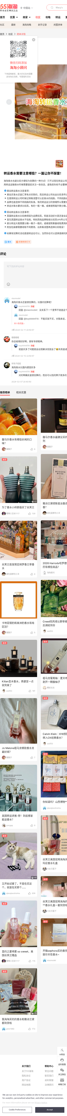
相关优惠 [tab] (21, 392)
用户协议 (26, 1080)
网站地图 (26, 1084)
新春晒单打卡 (24, 242)
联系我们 (49, 1075)
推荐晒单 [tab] (5, 392)
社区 (2, 24)
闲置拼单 (58, 24)
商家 (25, 17)
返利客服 (49, 1080)
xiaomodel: (23, 315)
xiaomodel (16, 298)
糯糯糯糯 (15, 337)
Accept (50, 1110)
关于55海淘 (27, 1071)
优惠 (12, 17)
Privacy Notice (41, 1103)
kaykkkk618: (24, 306)
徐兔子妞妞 (16, 363)
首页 (2, 34)
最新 (13, 24)
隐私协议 (26, 1075)
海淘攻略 (26, 24)
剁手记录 (42, 24)
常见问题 (49, 1071)
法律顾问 (49, 1084)
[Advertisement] (33, 502)
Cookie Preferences (17, 1110)
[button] (26, 7)
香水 (9, 242)
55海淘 (9, 8)
